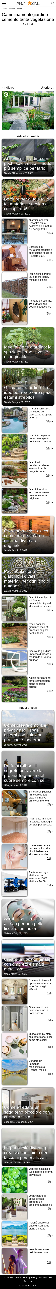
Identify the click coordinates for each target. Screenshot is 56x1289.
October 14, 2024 (22, 1162)
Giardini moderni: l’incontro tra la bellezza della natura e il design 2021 (41, 224)
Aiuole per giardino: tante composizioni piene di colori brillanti (40, 682)
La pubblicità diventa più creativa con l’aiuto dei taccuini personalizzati (27, 1152)
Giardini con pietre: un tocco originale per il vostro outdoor (40, 438)
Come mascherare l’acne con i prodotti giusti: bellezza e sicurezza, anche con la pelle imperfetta (40, 853)
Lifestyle (8, 745)
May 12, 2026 (20, 785)
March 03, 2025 (19, 974)
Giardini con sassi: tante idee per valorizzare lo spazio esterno (40, 413)
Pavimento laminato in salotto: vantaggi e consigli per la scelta (41, 821)
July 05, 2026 (20, 745)
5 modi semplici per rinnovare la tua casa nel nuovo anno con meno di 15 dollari (40, 797)
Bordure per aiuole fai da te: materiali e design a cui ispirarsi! (28, 204)
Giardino (11, 8)
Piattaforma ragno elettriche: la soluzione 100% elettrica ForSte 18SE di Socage (39, 878)
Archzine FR (45, 1277)
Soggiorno (9, 1122)
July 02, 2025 (21, 933)
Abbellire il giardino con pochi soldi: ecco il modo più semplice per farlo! (27, 163)
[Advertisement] (28, 54)
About (18, 1277)
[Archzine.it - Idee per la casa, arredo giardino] (28, 3)
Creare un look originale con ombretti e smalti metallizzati (27, 964)
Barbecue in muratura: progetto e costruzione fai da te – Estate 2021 (40, 251)
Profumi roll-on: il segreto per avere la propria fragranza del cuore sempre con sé (24, 773)
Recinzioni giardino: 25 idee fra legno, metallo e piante (40, 276)
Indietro (9, 87)
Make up (8, 933)
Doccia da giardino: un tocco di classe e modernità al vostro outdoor (40, 655)
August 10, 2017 (21, 361)
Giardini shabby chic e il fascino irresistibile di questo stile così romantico (40, 602)
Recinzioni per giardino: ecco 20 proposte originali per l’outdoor (39, 629)
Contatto (8, 1277)
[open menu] (3, 3)
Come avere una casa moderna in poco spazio (38, 1010)
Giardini (19, 8)
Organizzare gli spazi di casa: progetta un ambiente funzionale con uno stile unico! (40, 1201)
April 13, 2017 (20, 591)
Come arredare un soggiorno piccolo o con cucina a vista (27, 1112)
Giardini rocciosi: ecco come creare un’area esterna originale (39, 494)
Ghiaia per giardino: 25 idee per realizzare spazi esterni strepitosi (27, 392)
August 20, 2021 (21, 214)
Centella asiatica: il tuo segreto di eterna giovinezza (41, 1171)
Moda (7, 974)
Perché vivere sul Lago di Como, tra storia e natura (39, 1225)
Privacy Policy (30, 1277)
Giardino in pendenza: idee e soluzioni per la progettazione (39, 467)
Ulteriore (46, 87)
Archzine (28, 1281)
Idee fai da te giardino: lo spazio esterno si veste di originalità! (28, 352)
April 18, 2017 (20, 550)
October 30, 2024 (24, 1122)
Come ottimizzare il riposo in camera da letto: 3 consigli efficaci (40, 985)
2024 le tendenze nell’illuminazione (39, 1251)
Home (4, 8)
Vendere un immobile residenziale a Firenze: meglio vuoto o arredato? (39, 1067)
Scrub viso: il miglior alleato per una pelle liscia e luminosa (23, 923)
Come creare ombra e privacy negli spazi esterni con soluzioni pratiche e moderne (25, 732)
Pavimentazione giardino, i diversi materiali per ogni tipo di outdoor (27, 578)
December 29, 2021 (23, 173)
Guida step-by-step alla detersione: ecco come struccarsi (41, 1037)
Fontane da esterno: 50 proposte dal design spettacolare (40, 303)
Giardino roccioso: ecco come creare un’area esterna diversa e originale (26, 538)
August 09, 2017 (21, 402)
